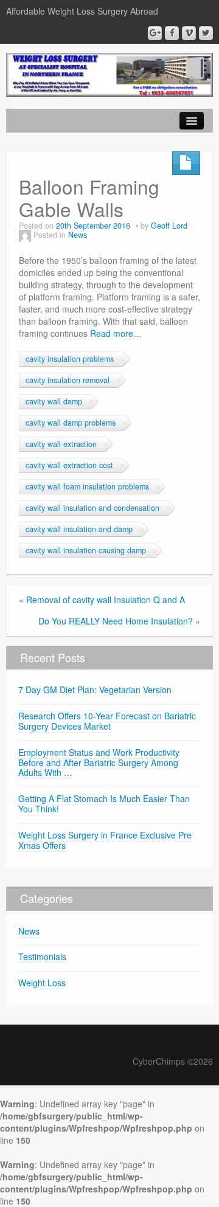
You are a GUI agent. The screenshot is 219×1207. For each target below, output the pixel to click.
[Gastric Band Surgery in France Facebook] (172, 33)
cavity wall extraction (61, 443)
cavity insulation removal (67, 380)
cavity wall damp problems (71, 422)
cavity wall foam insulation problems (87, 486)
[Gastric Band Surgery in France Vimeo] (189, 33)
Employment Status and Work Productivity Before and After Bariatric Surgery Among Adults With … (98, 762)
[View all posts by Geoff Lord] (25, 234)
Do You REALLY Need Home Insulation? (115, 621)
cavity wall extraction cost (69, 465)
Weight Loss (42, 983)
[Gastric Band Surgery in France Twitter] (206, 33)
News (77, 234)
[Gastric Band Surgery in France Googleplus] (155, 33)
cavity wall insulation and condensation (92, 507)
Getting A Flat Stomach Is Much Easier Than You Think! (104, 803)
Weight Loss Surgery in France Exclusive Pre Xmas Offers (105, 840)
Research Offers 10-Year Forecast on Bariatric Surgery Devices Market (107, 721)
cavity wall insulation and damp (79, 529)
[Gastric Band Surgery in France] (109, 73)
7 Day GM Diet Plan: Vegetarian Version (95, 689)
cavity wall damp (54, 401)
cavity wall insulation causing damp (86, 550)
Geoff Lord (169, 225)
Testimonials (42, 956)
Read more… (116, 333)
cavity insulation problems (70, 358)
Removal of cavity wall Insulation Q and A (105, 599)
